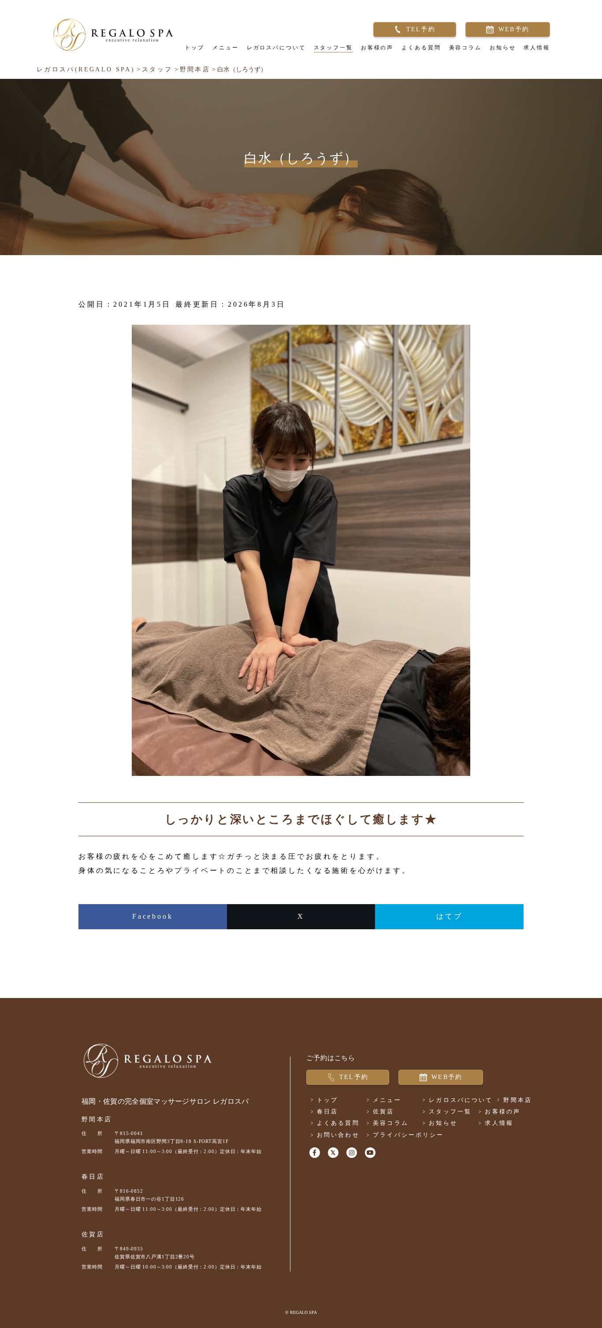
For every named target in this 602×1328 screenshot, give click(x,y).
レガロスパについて (276, 48)
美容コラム (465, 48)
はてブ (449, 916)
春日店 (93, 1176)
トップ (194, 48)
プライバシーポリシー (408, 1134)
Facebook (152, 916)
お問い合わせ (338, 1134)
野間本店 (97, 1119)
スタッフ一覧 (333, 48)
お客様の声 (377, 48)
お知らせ (503, 48)
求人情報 (537, 48)
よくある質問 (421, 48)
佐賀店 (93, 1234)
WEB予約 (513, 29)
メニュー (225, 48)
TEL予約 (420, 29)
